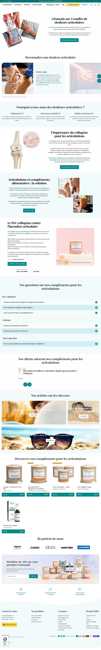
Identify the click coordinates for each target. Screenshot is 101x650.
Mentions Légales (91, 622)
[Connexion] (95, 5)
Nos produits (7, 5)
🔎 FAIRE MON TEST (73, 5)
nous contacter (80, 594)
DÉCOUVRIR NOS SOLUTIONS (69, 40)
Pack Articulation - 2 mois (61, 487)
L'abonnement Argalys (92, 628)
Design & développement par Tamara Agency (13, 637)
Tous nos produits (36, 615)
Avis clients (61, 630)
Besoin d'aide (92, 611)
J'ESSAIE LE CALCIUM (14, 254)
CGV (87, 624)
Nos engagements (63, 618)
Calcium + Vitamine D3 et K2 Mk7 (12, 488)
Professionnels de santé (65, 628)
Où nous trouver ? (36, 622)
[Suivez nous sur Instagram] (61, 636)
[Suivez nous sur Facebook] (59, 636)
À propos (27, 5)
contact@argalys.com (8, 615)
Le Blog (60, 622)
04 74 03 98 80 (8, 1)
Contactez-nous (10, 624)
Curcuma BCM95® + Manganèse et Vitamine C (36, 488)
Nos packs (18, 5)
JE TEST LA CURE (29, 210)
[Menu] (7, 637)
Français (84, 5)
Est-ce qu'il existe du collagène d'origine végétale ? (18, 307)
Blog (57, 5)
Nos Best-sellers (36, 618)
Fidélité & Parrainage (92, 626)
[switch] (4, 644)
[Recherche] (91, 5)
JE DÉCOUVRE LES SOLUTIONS (69, 167)
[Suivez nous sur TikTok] (64, 636)
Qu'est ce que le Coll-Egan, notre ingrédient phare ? (18, 313)
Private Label (62, 620)
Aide (63, 5)
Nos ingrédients (62, 624)
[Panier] (98, 5)
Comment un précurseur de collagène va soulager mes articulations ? (24, 302)
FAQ (87, 618)
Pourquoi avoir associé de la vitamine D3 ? (16, 331)
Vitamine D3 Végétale (10, 525)
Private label (37, 5)
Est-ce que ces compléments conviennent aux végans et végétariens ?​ (24, 344)
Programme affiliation (64, 626)
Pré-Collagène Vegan (84, 487)
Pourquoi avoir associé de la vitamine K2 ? (16, 325)
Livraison (88, 620)
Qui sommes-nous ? (64, 615)
